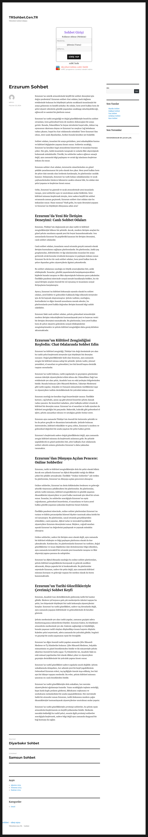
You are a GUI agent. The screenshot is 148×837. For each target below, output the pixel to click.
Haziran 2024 (16, 790)
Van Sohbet (112, 113)
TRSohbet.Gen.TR (23, 17)
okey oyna (15, 822)
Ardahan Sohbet (114, 116)
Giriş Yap (74, 57)
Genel (13, 807)
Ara (107, 88)
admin (11, 102)
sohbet (5, 822)
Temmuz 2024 (16, 788)
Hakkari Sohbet (114, 111)
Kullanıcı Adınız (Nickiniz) (74, 37)
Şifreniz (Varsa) (74, 45)
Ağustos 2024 (16, 785)
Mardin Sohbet (113, 109)
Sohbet (26, 826)
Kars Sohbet (112, 118)
